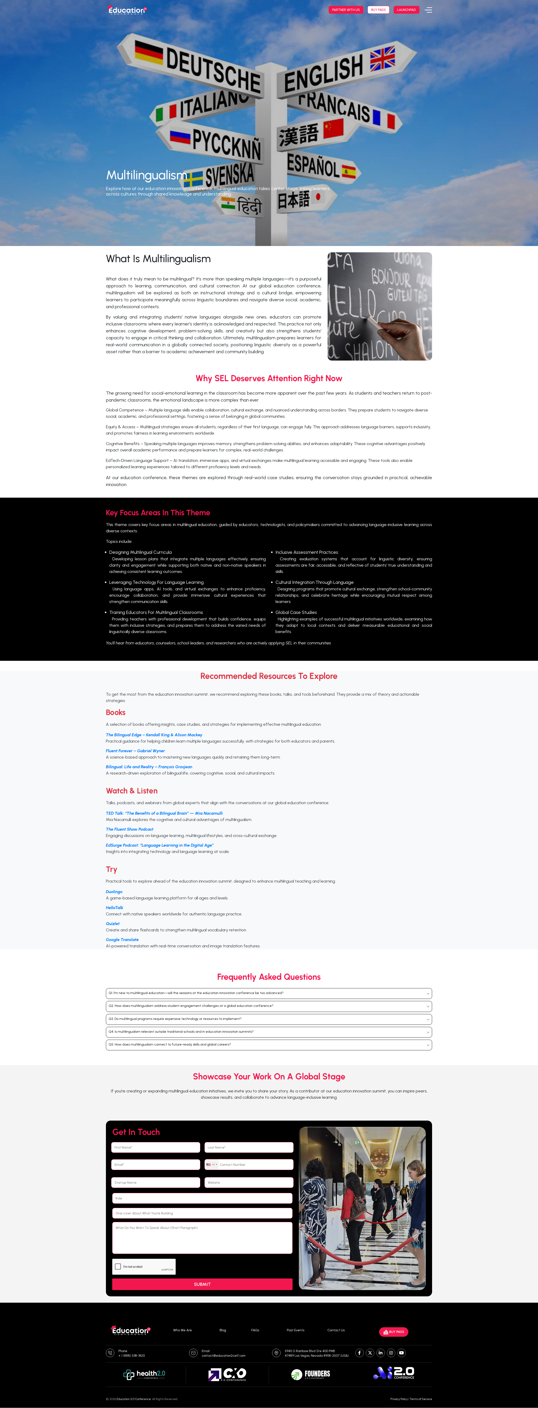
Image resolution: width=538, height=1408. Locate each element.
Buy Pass (378, 10)
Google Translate (122, 939)
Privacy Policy (399, 1399)
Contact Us (336, 1330)
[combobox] (212, 1164)
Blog (223, 1330)
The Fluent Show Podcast (129, 829)
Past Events (295, 1330)
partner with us (346, 10)
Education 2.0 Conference (134, 1399)
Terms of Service (421, 1399)
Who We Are (182, 1330)
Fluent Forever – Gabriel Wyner (135, 750)
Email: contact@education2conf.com (223, 1353)
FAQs (255, 1330)
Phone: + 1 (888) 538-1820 (132, 1353)
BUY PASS (396, 1332)
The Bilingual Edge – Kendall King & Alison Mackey (154, 734)
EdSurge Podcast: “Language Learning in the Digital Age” (160, 845)
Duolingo (114, 891)
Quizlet (113, 923)
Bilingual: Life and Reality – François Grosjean (149, 766)
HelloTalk (114, 907)
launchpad (406, 10)
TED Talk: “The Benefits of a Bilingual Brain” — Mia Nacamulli (164, 813)
